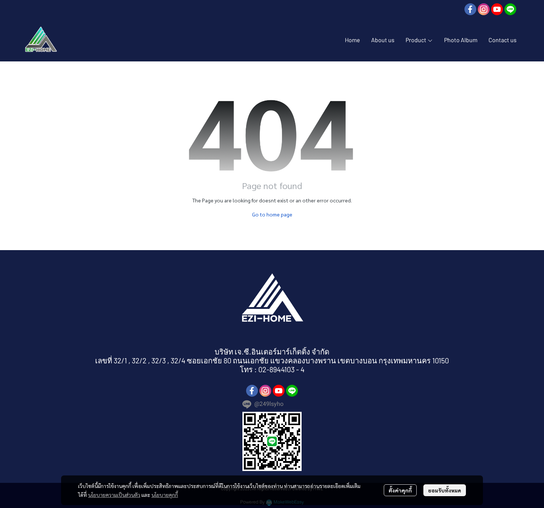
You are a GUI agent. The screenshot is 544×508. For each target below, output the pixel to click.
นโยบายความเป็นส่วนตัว (114, 494)
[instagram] (484, 9)
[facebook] (470, 9)
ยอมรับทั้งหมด (444, 490)
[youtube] (497, 9)
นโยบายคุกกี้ (164, 494)
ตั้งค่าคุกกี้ (400, 490)
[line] (510, 9)
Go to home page (272, 214)
